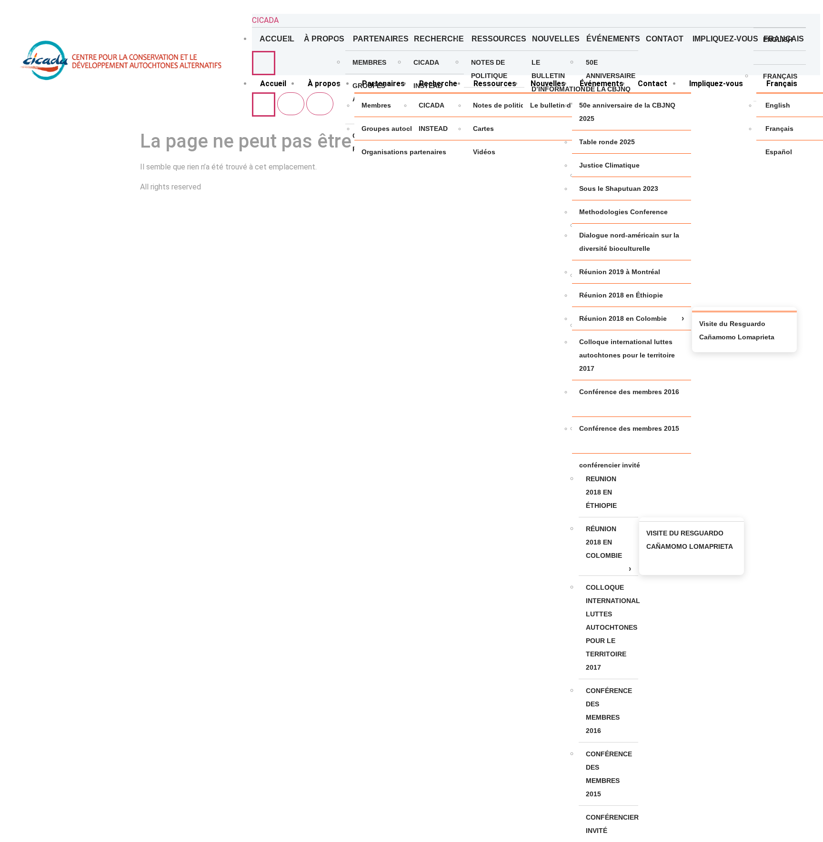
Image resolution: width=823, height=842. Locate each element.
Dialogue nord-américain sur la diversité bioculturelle (629, 241)
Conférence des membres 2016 (609, 710)
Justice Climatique (609, 165)
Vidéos (484, 152)
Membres (369, 62)
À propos (324, 39)
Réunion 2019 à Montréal (619, 272)
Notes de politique (489, 69)
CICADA (265, 20)
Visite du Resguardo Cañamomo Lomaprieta (689, 539)
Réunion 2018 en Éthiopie (601, 492)
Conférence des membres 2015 (609, 774)
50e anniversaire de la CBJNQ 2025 (610, 82)
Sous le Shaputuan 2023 (618, 188)
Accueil (277, 39)
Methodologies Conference (623, 212)
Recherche (439, 39)
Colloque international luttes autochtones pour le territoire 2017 (612, 627)
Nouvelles (555, 39)
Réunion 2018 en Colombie (604, 542)
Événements (612, 39)
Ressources (498, 39)
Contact (664, 39)
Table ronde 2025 (607, 142)
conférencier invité (612, 823)
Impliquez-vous (723, 39)
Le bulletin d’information (555, 76)
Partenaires (379, 39)
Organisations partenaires (403, 152)
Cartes (483, 128)
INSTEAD (427, 85)
